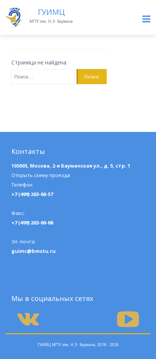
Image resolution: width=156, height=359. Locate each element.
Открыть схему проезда (40, 175)
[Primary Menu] (146, 19)
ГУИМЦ (51, 12)
